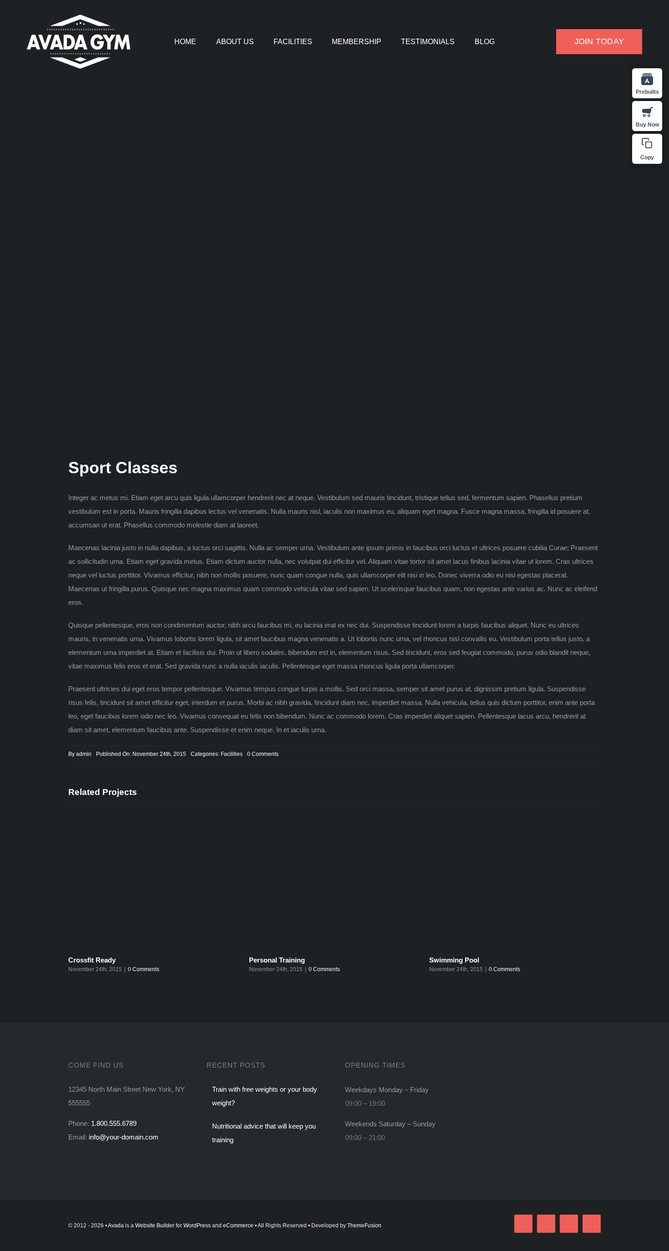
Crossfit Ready (92, 960)
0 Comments (263, 754)
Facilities (232, 754)
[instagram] (569, 1224)
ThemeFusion (364, 1225)
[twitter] (546, 1224)
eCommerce (238, 1225)
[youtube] (592, 1224)
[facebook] (523, 1224)
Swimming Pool (454, 960)
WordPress (197, 1225)
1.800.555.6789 (114, 1123)
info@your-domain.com (123, 1137)
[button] (647, 149)
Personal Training (277, 960)
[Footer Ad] (542, 1065)
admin (83, 754)
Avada (116, 1225)
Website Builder (154, 1225)
